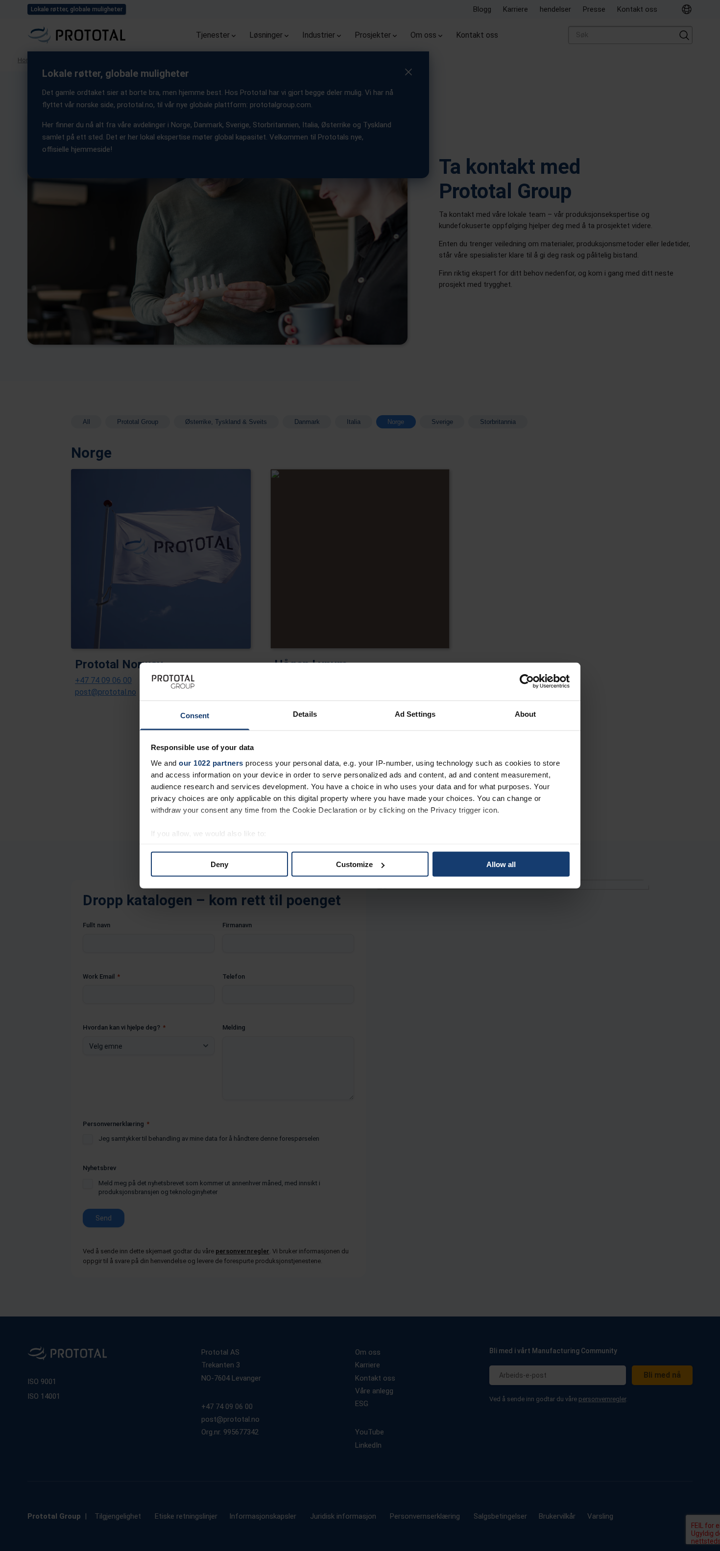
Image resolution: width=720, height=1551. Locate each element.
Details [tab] (305, 713)
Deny (219, 864)
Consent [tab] (195, 715)
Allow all (501, 864)
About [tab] (525, 713)
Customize (354, 864)
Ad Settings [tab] (415, 713)
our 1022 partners (211, 762)
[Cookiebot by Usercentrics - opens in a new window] (527, 681)
